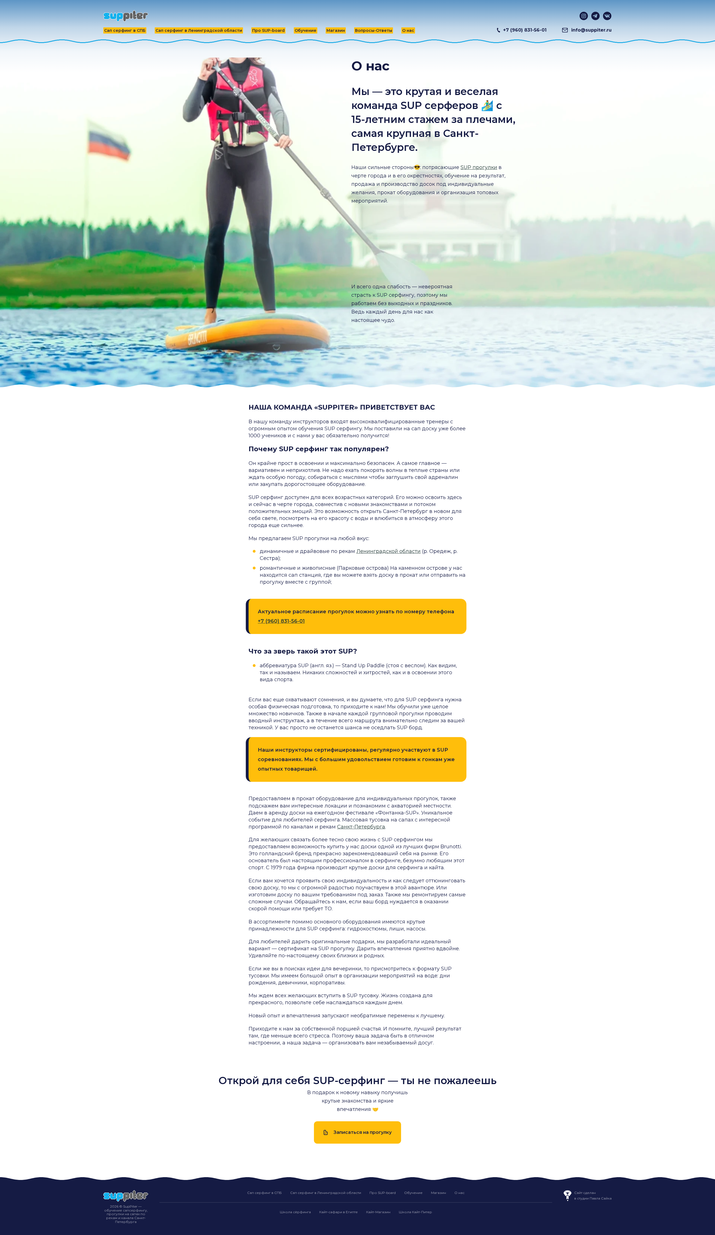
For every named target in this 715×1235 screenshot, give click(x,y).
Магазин (335, 30)
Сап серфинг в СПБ (125, 30)
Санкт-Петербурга (361, 827)
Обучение (305, 30)
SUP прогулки (479, 167)
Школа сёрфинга (295, 1212)
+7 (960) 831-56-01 (525, 30)
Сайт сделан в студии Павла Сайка (593, 1195)
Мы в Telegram (595, 15)
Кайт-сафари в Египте (338, 1212)
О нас (408, 30)
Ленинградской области (388, 551)
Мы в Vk (607, 15)
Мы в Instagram (583, 15)
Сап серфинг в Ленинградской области (199, 30)
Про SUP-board (268, 30)
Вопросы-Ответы (373, 30)
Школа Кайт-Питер (415, 1212)
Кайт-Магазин (378, 1212)
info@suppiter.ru (591, 30)
